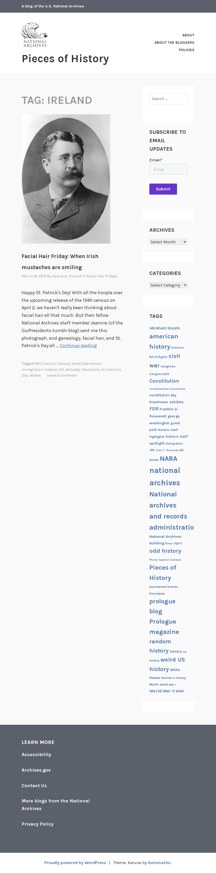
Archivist (177, 347)
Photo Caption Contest (165, 559)
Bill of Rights (158, 357)
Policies (186, 50)
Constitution (164, 381)
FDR (154, 409)
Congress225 (159, 374)
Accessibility (36, 754)
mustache (91, 369)
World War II (162, 690)
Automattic (159, 862)
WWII (180, 691)
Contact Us (34, 785)
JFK (61, 369)
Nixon (169, 543)
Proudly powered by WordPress (75, 862)
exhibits (176, 402)
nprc (178, 543)
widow (35, 375)
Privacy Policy (37, 824)
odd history (165, 551)
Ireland (51, 369)
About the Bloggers (174, 42)
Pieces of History (65, 58)
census (63, 363)
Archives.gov (36, 770)
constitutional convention (167, 389)
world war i (168, 684)
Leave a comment (62, 375)
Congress (168, 366)
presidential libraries (163, 587)
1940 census (45, 363)
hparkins (60, 276)
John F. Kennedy (167, 450)
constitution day (162, 395)
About (188, 35)
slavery (176, 651)
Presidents (157, 593)
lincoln (154, 460)
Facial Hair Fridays (102, 276)
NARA (168, 459)
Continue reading (78, 345)
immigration (32, 369)
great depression (87, 363)
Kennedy (73, 369)
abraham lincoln (164, 328)
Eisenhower (158, 402)
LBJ (181, 450)
